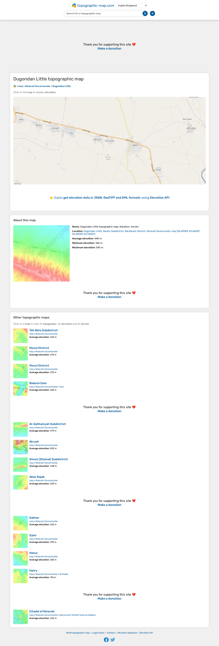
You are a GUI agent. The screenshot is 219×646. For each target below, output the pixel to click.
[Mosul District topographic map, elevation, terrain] (20, 353)
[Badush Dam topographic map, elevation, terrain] (20, 388)
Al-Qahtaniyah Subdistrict (47, 424)
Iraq (31, 334)
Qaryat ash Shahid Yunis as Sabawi (78, 615)
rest (62, 386)
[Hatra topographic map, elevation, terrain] (20, 576)
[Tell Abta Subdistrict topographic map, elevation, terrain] (20, 336)
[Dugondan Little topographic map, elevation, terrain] (41, 253)
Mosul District (39, 348)
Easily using (111, 197)
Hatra (33, 570)
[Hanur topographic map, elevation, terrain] (20, 558)
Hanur (33, 553)
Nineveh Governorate (46, 334)
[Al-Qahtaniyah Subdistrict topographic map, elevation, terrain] (20, 429)
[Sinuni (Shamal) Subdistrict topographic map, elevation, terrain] (20, 464)
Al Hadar (64, 574)
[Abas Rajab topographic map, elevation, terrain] (20, 482)
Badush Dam (38, 383)
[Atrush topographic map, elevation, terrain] (20, 447)
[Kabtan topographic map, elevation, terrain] (20, 523)
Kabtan (34, 517)
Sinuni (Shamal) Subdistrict (48, 459)
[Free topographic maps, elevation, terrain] (14, 86)
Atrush (34, 441)
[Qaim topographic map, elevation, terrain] (20, 541)
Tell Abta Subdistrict (43, 330)
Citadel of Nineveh (42, 611)
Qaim (32, 535)
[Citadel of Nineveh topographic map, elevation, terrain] (20, 617)
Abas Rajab (37, 477)
